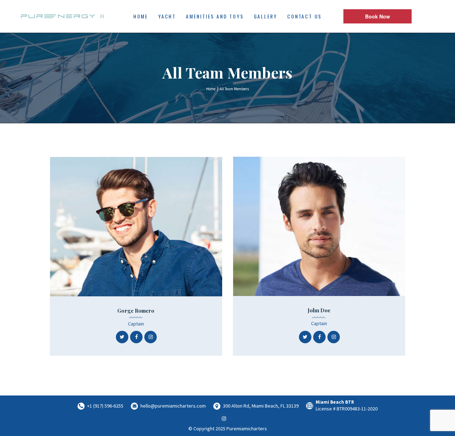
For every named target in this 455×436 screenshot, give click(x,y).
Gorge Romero (135, 310)
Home (210, 88)
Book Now (377, 16)
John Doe (319, 310)
